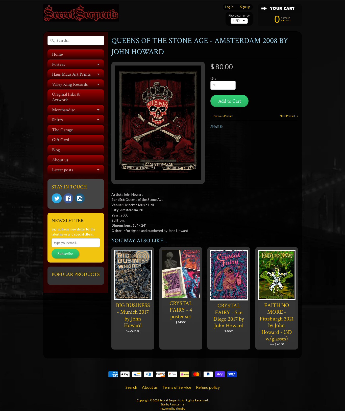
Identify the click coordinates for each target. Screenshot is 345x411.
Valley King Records (70, 84)
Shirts (57, 120)
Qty (213, 78)
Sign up (245, 7)
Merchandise (63, 110)
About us (60, 160)
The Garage (62, 130)
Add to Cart (229, 101)
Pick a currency (239, 15)
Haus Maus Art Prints (71, 74)
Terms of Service (176, 387)
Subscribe (65, 253)
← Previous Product (221, 115)
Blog (56, 150)
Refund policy (208, 387)
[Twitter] (57, 198)
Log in (229, 7)
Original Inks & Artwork (66, 97)
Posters (58, 64)
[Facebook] (68, 198)
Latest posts (62, 170)
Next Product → (289, 115)
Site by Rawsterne (172, 404)
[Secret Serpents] (81, 14)
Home (57, 54)
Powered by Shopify (172, 408)
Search (131, 387)
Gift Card (60, 140)
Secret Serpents (170, 400)
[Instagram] (80, 198)
